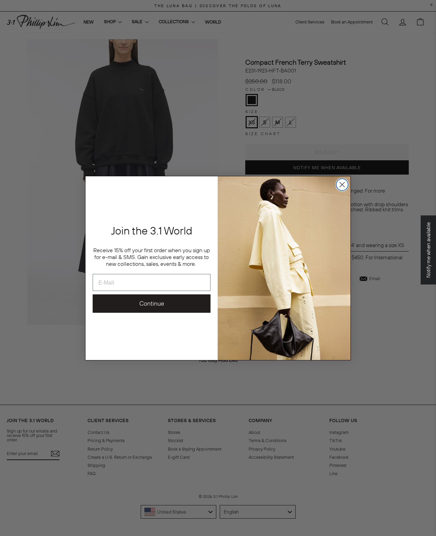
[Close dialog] (342, 185)
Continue (151, 303)
